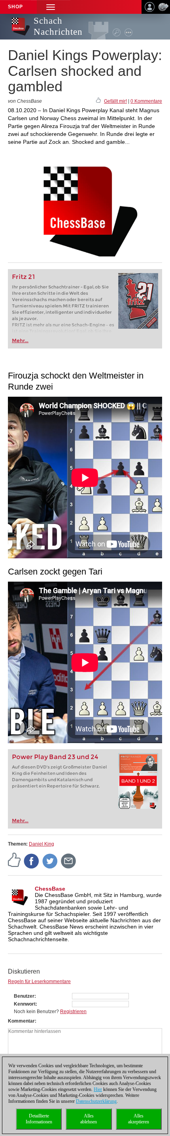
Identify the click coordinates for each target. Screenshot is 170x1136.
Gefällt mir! (115, 101)
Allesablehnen (88, 1119)
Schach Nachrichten (58, 26)
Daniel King (41, 844)
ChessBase (50, 888)
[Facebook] (31, 860)
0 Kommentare (146, 101)
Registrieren (73, 1011)
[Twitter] (50, 860)
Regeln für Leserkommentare (39, 981)
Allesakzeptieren (138, 1119)
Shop (15, 6)
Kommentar (21, 1021)
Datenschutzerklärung (96, 1101)
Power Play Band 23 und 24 (55, 757)
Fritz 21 (23, 277)
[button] (50, 7)
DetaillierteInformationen (39, 1119)
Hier (98, 1089)
